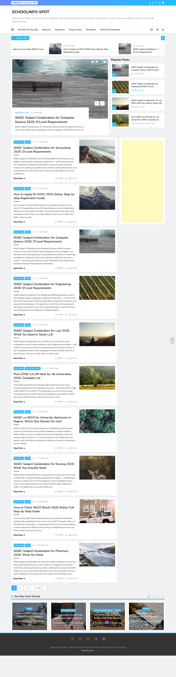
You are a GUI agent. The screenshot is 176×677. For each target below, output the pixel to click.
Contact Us (60, 29)
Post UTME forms (148, 123)
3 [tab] (101, 62)
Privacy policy (75, 29)
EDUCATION (19, 112)
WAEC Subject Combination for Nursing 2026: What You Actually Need (44, 466)
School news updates (103, 610)
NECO (27, 112)
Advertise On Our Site (28, 29)
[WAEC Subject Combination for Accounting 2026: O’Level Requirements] (97, 151)
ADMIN (60, 178)
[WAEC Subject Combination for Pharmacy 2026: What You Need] (97, 554)
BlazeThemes (88, 650)
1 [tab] (93, 62)
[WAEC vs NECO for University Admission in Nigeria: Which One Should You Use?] (97, 421)
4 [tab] (105, 62)
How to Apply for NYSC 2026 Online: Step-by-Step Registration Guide (45, 196)
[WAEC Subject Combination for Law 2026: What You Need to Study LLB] (97, 334)
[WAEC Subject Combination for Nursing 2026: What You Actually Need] (97, 467)
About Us (46, 29)
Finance (146, 609)
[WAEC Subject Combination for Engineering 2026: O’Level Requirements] (97, 288)
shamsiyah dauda (24, 621)
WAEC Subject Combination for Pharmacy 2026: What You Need (41, 553)
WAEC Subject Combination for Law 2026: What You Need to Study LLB (146, 101)
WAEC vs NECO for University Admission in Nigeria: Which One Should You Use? (42, 419)
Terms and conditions (110, 29)
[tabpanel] (60, 96)
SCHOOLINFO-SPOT (30, 12)
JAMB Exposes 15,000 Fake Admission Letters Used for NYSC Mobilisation (68, 618)
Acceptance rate (68, 610)
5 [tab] (163, 596)
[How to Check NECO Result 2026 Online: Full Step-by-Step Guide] (97, 511)
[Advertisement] (142, 181)
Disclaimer (91, 29)
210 (38, 588)
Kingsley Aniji (61, 623)
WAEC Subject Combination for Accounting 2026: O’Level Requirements (42, 150)
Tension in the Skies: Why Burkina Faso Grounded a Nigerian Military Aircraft (30, 616)
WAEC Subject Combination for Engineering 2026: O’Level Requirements (144, 86)
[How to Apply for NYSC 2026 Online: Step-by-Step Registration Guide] (46, 48)
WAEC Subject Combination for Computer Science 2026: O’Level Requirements (45, 120)
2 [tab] (97, 62)
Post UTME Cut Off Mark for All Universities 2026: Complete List (145, 118)
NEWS (29, 609)
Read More (18, 178)
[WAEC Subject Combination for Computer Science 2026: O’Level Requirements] (115, 48)
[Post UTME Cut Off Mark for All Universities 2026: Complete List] (97, 378)
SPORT (117, 610)
